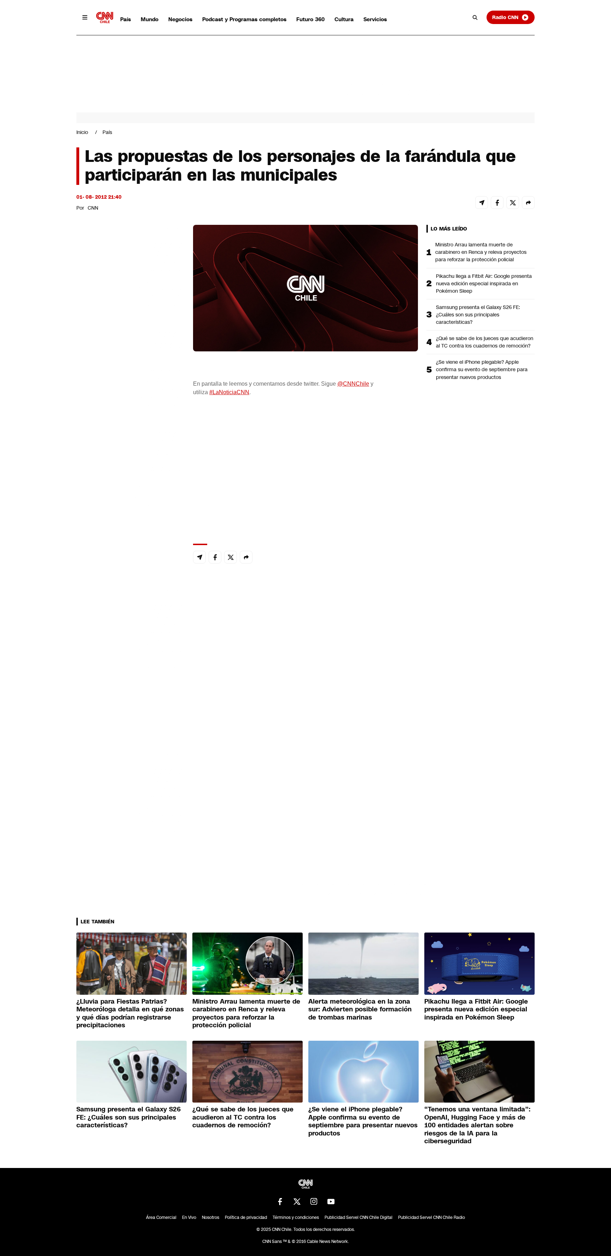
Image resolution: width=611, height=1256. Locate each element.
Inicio (82, 132)
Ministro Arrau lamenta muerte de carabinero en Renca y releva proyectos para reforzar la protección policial (480, 252)
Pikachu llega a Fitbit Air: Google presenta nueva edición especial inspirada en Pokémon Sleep (484, 283)
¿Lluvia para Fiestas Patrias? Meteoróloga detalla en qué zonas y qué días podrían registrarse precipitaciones (130, 1013)
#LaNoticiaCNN (229, 392)
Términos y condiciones (296, 1217)
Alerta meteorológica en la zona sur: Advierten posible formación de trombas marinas (360, 1009)
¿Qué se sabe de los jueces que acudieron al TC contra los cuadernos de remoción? (484, 342)
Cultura (344, 19)
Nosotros (210, 1217)
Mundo (149, 19)
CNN (93, 207)
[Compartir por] (528, 202)
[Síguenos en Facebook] (280, 1201)
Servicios (375, 19)
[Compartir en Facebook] (497, 202)
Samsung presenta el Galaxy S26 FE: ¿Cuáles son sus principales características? (478, 315)
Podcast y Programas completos (244, 19)
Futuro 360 (310, 19)
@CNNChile (353, 384)
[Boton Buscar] (475, 17)
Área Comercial (161, 1217)
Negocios (180, 19)
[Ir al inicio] (104, 17)
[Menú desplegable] (84, 17)
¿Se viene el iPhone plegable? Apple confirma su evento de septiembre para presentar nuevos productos (482, 369)
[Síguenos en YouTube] (331, 1201)
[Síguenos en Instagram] (314, 1201)
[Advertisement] (129, 630)
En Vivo (189, 1217)
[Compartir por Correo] (481, 202)
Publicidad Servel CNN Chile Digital (358, 1217)
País (125, 19)
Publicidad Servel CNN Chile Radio (431, 1217)
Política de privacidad (246, 1217)
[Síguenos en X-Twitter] (297, 1201)
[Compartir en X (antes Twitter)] (512, 202)
